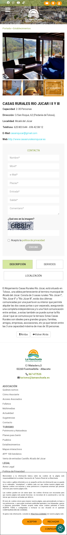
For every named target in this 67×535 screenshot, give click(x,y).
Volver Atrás (41, 334)
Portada (7, 28)
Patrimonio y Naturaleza (15, 430)
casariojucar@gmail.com (23, 133)
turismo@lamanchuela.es (35, 377)
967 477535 (35, 374)
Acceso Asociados (12, 399)
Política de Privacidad (14, 471)
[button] (8, 10)
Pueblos (7, 440)
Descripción (18, 264)
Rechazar (53, 521)
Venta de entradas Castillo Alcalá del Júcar (24, 458)
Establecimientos (22, 28)
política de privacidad (33, 240)
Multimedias (9, 408)
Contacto (7, 422)
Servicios (50, 264)
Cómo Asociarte (11, 394)
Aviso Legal (8, 466)
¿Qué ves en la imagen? (21, 218)
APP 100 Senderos (12, 454)
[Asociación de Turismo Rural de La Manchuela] (33, 15)
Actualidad (8, 413)
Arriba (24, 334)
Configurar (52, 529)
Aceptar (32, 521)
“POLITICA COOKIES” (39, 514)
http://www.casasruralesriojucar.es (27, 139)
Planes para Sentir (12, 435)
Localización (33, 275)
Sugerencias (9, 417)
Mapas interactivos (12, 449)
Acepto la (28, 240)
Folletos (7, 404)
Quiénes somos (10, 390)
